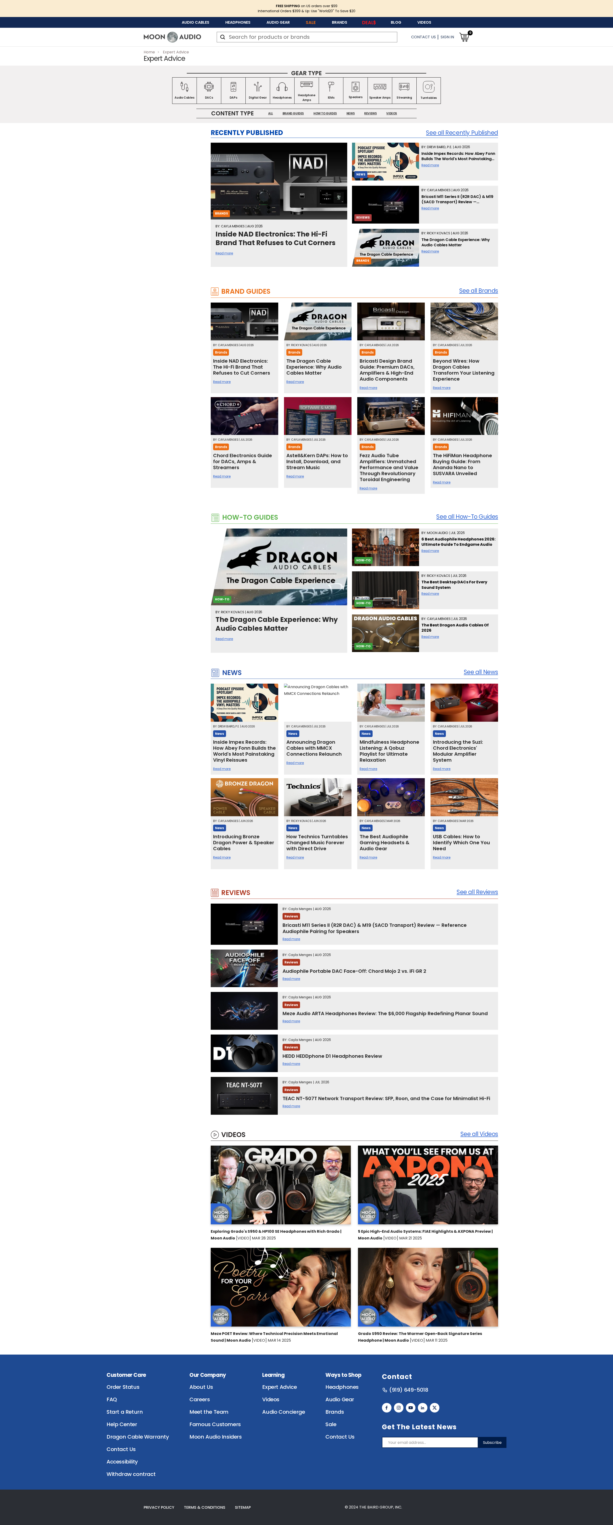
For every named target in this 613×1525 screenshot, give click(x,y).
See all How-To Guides (467, 517)
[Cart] (464, 37)
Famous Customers (215, 1424)
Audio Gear (278, 22)
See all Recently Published (462, 133)
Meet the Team (208, 1412)
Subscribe (492, 1442)
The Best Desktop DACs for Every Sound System (454, 585)
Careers (199, 1399)
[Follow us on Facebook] (387, 1407)
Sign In (447, 37)
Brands (339, 22)
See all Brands (478, 291)
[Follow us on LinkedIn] (422, 1407)
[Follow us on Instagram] (398, 1407)
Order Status (123, 1387)
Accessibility (122, 1461)
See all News (481, 672)
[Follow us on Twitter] (434, 1407)
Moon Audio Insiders (215, 1437)
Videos (424, 22)
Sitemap (243, 1507)
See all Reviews (477, 892)
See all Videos (479, 1134)
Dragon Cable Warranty (138, 1437)
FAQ (112, 1399)
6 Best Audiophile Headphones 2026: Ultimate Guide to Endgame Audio (458, 542)
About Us (201, 1387)
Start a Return (125, 1412)
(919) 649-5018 (408, 1390)
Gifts (369, 22)
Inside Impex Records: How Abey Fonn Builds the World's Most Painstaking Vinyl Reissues (458, 156)
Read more (224, 253)
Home (149, 52)
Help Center (122, 1424)
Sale (311, 22)
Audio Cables (195, 22)
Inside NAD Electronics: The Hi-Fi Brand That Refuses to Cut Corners (275, 239)
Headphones (237, 22)
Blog (396, 22)
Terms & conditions (204, 1507)
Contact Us (423, 37)
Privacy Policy (159, 1507)
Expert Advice (176, 52)
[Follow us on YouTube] (410, 1407)
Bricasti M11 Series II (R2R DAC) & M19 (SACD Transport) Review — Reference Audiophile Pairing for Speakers (457, 199)
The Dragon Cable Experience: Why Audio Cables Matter (455, 242)
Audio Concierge (283, 1412)
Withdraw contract (131, 1474)
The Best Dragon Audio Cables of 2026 (455, 628)
